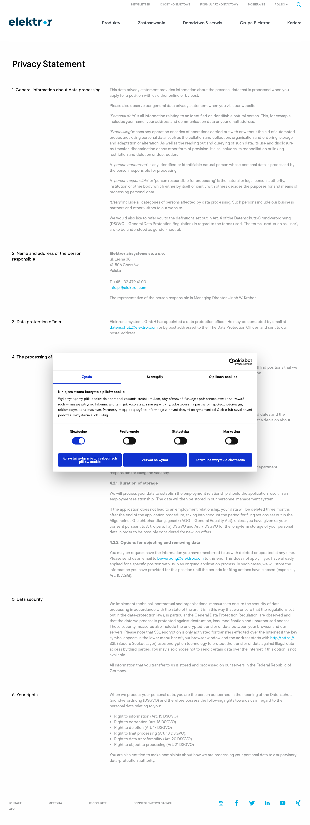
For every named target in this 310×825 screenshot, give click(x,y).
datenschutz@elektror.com (134, 327)
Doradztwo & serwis (202, 22)
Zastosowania (151, 22)
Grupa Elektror (255, 22)
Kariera (294, 22)
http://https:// (282, 638)
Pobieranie (257, 4)
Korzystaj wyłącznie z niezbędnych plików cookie (90, 460)
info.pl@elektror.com (128, 288)
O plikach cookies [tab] (223, 376)
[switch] (129, 441)
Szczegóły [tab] (155, 376)
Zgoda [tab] (87, 376)
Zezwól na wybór (155, 459)
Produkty (111, 22)
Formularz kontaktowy (219, 4)
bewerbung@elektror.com (180, 558)
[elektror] (30, 22)
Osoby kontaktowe (175, 4)
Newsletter (140, 4)
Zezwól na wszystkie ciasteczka (220, 459)
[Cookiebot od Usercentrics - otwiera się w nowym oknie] (232, 361)
